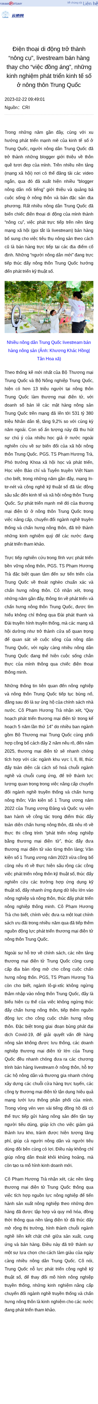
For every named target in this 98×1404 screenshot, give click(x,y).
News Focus (18, 27)
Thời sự (53, 27)
